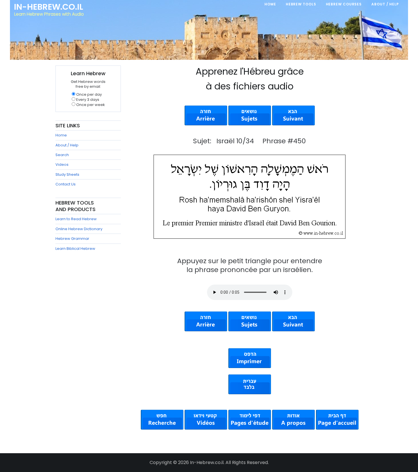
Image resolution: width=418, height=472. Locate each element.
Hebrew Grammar (72, 238)
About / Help (66, 145)
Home (61, 135)
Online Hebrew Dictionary (78, 229)
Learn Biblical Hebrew (75, 248)
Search (62, 155)
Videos (62, 164)
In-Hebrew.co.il (48, 7)
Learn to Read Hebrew (76, 219)
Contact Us (65, 184)
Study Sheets (67, 174)
